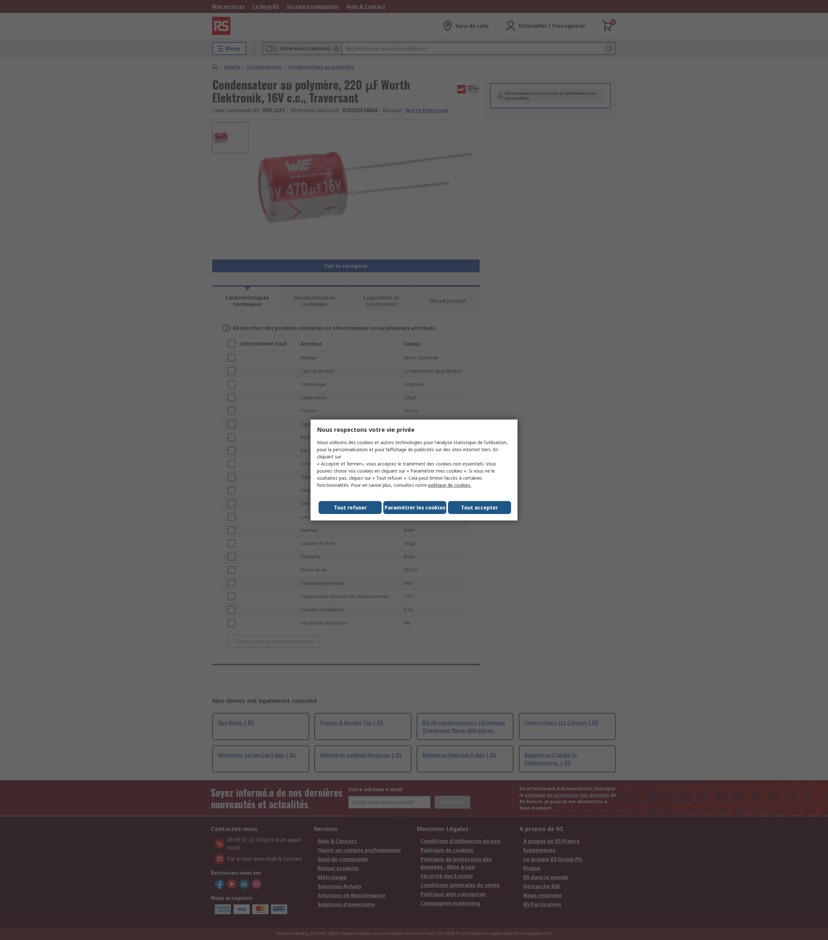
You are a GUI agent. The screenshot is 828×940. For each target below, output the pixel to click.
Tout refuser (350, 507)
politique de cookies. (449, 485)
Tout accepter (479, 507)
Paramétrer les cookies (415, 507)
